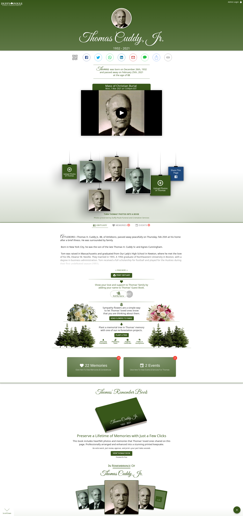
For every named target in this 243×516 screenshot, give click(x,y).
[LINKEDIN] (121, 57)
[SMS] (145, 57)
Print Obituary (123, 275)
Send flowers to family (121, 318)
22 (119, 358)
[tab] (100, 225)
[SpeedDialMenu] (236, 509)
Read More (121, 270)
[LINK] (168, 57)
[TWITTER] (98, 57)
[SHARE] (156, 57)
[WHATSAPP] (110, 57)
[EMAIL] (133, 57)
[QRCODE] (75, 57)
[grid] (121, 182)
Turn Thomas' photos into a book (121, 214)
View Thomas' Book (121, 453)
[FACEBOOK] (86, 57)
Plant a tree (121, 335)
